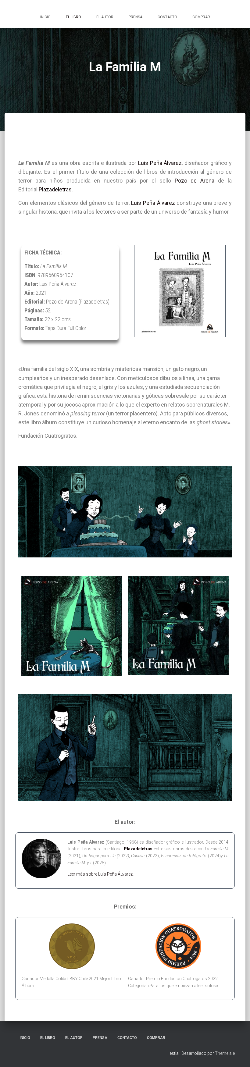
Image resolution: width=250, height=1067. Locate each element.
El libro (73, 17)
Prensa (135, 17)
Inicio (45, 17)
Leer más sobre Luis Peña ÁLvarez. (100, 874)
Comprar (201, 17)
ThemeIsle (225, 1053)
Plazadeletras (55, 189)
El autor (104, 17)
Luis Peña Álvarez (160, 163)
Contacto (167, 17)
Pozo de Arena (195, 180)
